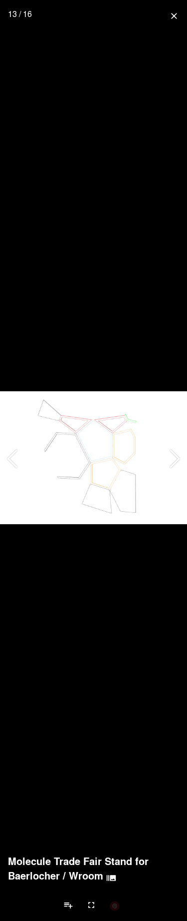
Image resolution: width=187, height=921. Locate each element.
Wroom (86, 875)
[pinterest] (115, 905)
